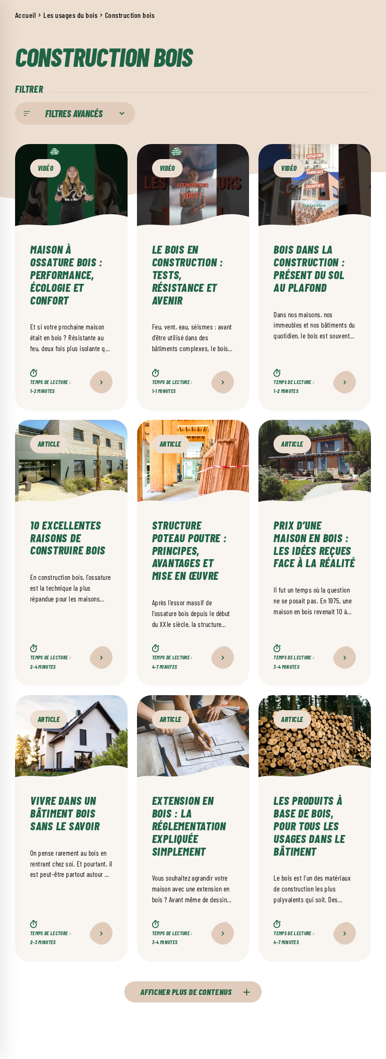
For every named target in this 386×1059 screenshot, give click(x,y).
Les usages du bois (70, 14)
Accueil (25, 14)
